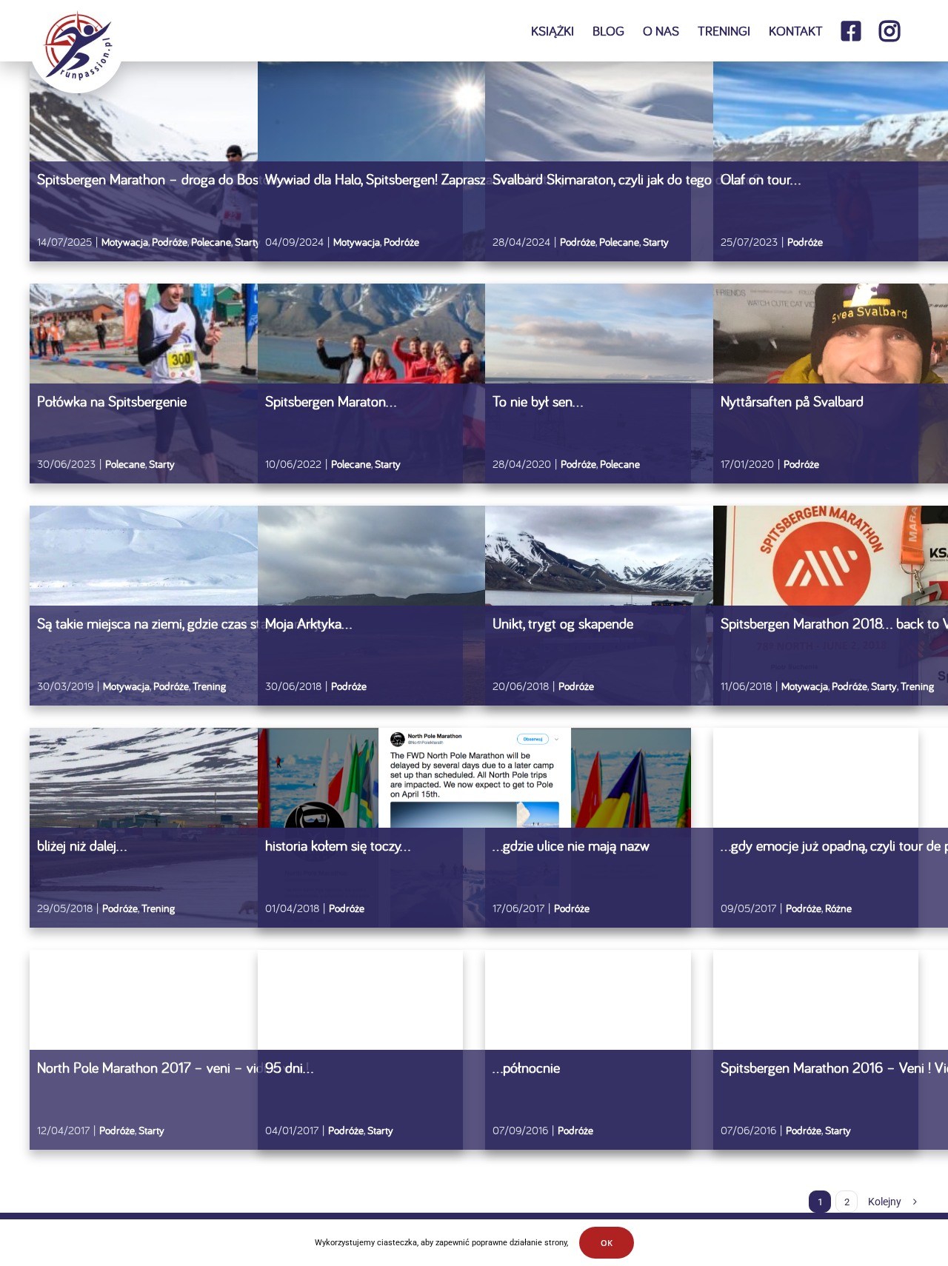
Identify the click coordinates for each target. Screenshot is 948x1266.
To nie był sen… (538, 401)
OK (606, 1242)
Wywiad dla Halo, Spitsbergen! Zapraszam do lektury (416, 179)
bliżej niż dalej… (82, 845)
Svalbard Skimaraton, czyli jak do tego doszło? (626, 179)
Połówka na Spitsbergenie (112, 401)
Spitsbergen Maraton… (330, 401)
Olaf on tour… (761, 179)
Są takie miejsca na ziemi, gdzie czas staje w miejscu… (193, 623)
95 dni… (289, 1067)
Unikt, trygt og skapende (563, 623)
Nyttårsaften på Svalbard (792, 401)
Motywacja (124, 242)
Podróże (169, 242)
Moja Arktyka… (308, 623)
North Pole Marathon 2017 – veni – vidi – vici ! (173, 1067)
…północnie (526, 1067)
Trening (209, 686)
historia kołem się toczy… (337, 845)
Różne (838, 908)
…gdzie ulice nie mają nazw (571, 845)
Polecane (211, 242)
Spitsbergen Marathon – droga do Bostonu (161, 179)
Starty (248, 242)
